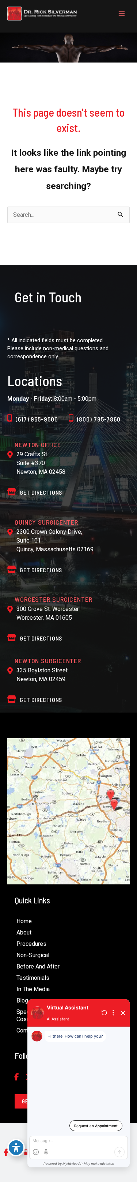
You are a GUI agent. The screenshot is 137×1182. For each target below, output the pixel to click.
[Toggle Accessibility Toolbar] (16, 1147)
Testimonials (32, 977)
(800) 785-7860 (99, 419)
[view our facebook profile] (16, 1077)
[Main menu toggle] (121, 13)
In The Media (33, 989)
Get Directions (41, 569)
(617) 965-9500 (37, 419)
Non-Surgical (32, 955)
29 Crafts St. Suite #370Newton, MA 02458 (40, 463)
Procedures (31, 943)
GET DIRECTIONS (41, 492)
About (23, 932)
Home (24, 921)
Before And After (38, 966)
